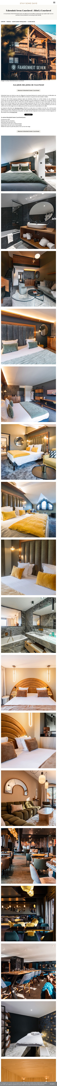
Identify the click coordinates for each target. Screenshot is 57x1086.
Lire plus (28, 114)
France (9, 21)
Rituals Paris (14, 112)
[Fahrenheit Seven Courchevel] (28, 53)
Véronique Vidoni (19, 108)
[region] (28, 1084)
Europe (3, 21)
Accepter (52, 1084)
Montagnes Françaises (19, 21)
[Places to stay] (28, 3)
